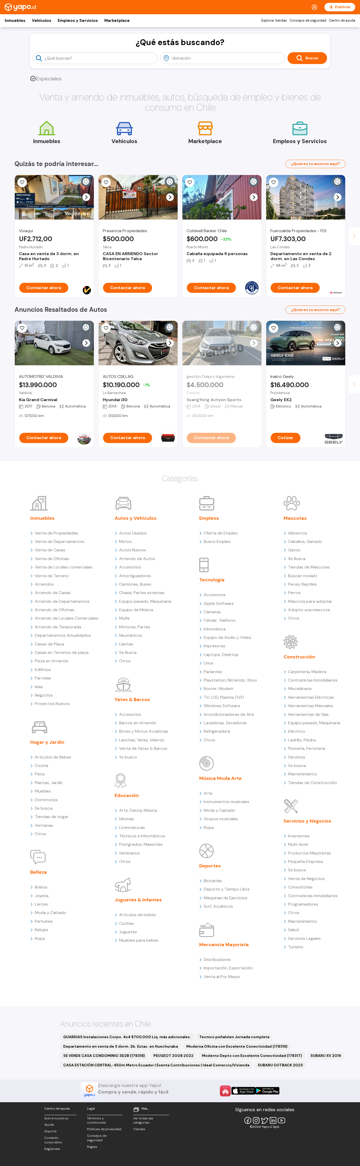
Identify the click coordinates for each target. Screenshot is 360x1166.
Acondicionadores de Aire (229, 714)
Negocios (44, 695)
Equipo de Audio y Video (227, 637)
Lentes (41, 904)
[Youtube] (281, 1120)
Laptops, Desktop (221, 654)
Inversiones (299, 836)
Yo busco (128, 757)
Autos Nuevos (132, 550)
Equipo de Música (136, 610)
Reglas (92, 1147)
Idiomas (126, 819)
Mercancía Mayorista (224, 944)
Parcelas (43, 678)
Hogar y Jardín (47, 742)
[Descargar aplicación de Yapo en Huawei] (225, 1091)
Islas (39, 686)
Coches (126, 923)
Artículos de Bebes (53, 757)
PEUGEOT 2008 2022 (173, 1055)
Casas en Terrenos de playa (62, 652)
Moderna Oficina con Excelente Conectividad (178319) (237, 1046)
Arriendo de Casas (53, 592)
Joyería (41, 895)
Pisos (40, 774)
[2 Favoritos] (22, 328)
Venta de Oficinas (52, 558)
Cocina (41, 765)
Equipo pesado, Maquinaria (145, 601)
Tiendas (139, 1129)
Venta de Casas (50, 550)
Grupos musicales (221, 819)
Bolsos (41, 887)
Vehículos (41, 20)
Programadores (303, 904)
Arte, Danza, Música (138, 810)
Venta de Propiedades (56, 533)
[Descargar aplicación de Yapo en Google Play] (267, 1091)
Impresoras (214, 646)
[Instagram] (256, 1120)
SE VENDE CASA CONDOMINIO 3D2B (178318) (104, 1055)
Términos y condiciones (96, 1120)
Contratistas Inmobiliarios (313, 680)
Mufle (124, 618)
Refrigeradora (217, 731)
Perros (294, 592)
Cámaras (212, 612)
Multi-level (298, 844)
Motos (125, 541)
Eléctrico (296, 731)
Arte (208, 793)
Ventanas (44, 825)
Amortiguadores (135, 576)
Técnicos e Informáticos (142, 836)
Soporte (50, 1131)
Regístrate (52, 1149)
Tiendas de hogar (52, 816)
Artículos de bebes (137, 914)
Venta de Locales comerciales (64, 567)
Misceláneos (300, 688)
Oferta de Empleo (221, 533)
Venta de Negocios (306, 878)
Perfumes (44, 921)
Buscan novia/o (302, 576)
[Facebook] (248, 1120)
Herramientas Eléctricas (311, 697)
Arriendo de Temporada (58, 627)
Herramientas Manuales (310, 705)
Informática (215, 629)
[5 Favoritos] (106, 182)
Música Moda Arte (220, 778)
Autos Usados (133, 533)
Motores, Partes (134, 627)
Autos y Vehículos (136, 518)
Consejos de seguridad (308, 20)
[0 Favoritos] (189, 182)
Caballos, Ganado (305, 541)
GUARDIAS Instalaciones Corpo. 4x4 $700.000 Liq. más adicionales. (127, 1036)
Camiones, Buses (135, 584)
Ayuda (49, 1125)
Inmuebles (15, 20)
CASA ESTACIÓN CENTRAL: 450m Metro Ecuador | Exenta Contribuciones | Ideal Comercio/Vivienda (156, 1065)
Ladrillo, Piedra (302, 740)
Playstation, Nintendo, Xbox (230, 680)
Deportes (210, 866)
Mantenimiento (302, 774)
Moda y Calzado (50, 912)
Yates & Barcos (132, 699)
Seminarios (129, 853)
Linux (208, 663)
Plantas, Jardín (49, 782)
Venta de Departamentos (59, 541)
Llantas (126, 644)
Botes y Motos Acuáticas (143, 731)
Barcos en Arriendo (137, 723)
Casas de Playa (49, 644)
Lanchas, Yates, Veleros (141, 740)
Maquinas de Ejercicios (225, 898)
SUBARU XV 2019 (325, 1055)
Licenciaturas (132, 827)
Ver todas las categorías (143, 1120)
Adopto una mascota (309, 610)
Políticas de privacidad (104, 1129)
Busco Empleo (217, 541)
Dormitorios (46, 800)
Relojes (41, 929)
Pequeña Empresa (305, 861)
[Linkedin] (273, 1120)
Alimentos (297, 533)
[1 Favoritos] (22, 182)
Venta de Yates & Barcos (143, 748)
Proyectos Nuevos (52, 703)
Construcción (299, 657)
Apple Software (219, 603)
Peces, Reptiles (302, 584)
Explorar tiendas (274, 20)
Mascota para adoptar (310, 601)
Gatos (294, 550)
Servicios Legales (304, 938)
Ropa (40, 938)
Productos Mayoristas (309, 853)
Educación (127, 795)
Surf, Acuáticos (218, 906)
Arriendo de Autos (137, 558)
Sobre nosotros (56, 1118)
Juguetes (128, 932)
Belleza (38, 872)
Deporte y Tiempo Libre (227, 889)
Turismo (295, 947)
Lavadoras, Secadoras (225, 723)
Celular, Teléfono (220, 620)
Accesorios (130, 567)
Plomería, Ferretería (306, 748)
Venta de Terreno (52, 576)
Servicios (296, 757)
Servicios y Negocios (307, 821)
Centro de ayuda (342, 20)
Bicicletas (213, 880)
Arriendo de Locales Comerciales (66, 618)
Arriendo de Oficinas (54, 610)
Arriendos (44, 584)
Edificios (43, 669)
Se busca (43, 808)
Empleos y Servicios (78, 20)
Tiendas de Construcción (312, 782)
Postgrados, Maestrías (141, 844)
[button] (86, 197)
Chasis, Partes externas (141, 592)
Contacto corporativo (53, 1140)
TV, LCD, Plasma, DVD (224, 697)
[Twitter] (264, 1120)
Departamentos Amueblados (63, 635)
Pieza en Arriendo (52, 661)
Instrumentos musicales (226, 801)
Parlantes (213, 671)
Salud (293, 929)
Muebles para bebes (138, 940)
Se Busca (128, 652)
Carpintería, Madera (307, 671)
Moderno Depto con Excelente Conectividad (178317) (252, 1055)
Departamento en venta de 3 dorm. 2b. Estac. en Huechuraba (120, 1046)
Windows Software (222, 705)
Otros (40, 834)
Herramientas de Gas (308, 714)
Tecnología (212, 580)
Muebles (43, 791)
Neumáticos (130, 635)
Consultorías (300, 887)
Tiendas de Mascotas (309, 567)
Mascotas (295, 518)
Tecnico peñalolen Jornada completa (234, 1036)
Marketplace (117, 20)
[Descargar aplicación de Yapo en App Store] (243, 1091)
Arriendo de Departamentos (62, 601)
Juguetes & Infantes (138, 900)
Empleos (209, 518)
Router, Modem (218, 688)
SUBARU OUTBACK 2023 (280, 1065)
